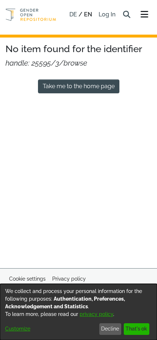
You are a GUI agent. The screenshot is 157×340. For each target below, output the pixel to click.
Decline (110, 329)
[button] (126, 14)
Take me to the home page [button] (79, 86)
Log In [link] (107, 14)
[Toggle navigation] (144, 15)
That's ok (136, 329)
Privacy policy (69, 279)
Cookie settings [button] (27, 279)
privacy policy (96, 314)
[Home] (30, 15)
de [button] (73, 14)
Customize (17, 329)
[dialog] (78, 312)
